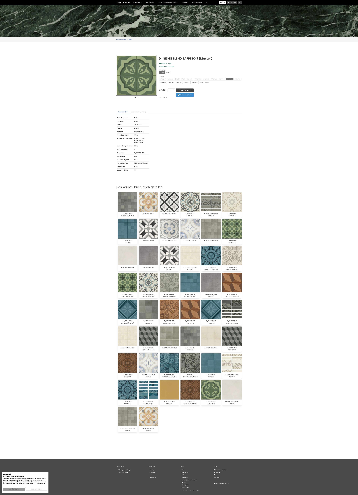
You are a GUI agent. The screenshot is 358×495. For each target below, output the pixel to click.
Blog (183, 470)
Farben (161, 77)
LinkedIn (217, 475)
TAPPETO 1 (189, 79)
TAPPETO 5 (163, 82)
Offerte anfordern (185, 95)
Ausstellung (150, 2)
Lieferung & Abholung (124, 470)
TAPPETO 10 (198, 79)
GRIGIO (177, 79)
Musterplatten (197, 2)
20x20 (167, 72)
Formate (162, 70)
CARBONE (170, 79)
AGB (151, 475)
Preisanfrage (185, 487)
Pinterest (217, 477)
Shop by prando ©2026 (222, 483)
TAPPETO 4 (237, 79)
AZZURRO (162, 79)
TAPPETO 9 (194, 82)
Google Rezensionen (221, 470)
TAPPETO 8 (186, 82)
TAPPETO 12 (214, 79)
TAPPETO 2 (221, 79)
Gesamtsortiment (121, 39)
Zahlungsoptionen (123, 472)
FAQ (183, 475)
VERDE (207, 82)
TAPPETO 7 (178, 82)
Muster (162, 72)
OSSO (183, 79)
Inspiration (185, 477)
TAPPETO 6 (171, 82)
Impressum (153, 472)
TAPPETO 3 (229, 79)
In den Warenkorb (185, 90)
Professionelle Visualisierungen (190, 490)
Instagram (218, 472)
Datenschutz (153, 477)
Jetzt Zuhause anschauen (168, 2)
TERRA (201, 82)
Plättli (130, 39)
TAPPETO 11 (205, 79)
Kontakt (185, 2)
